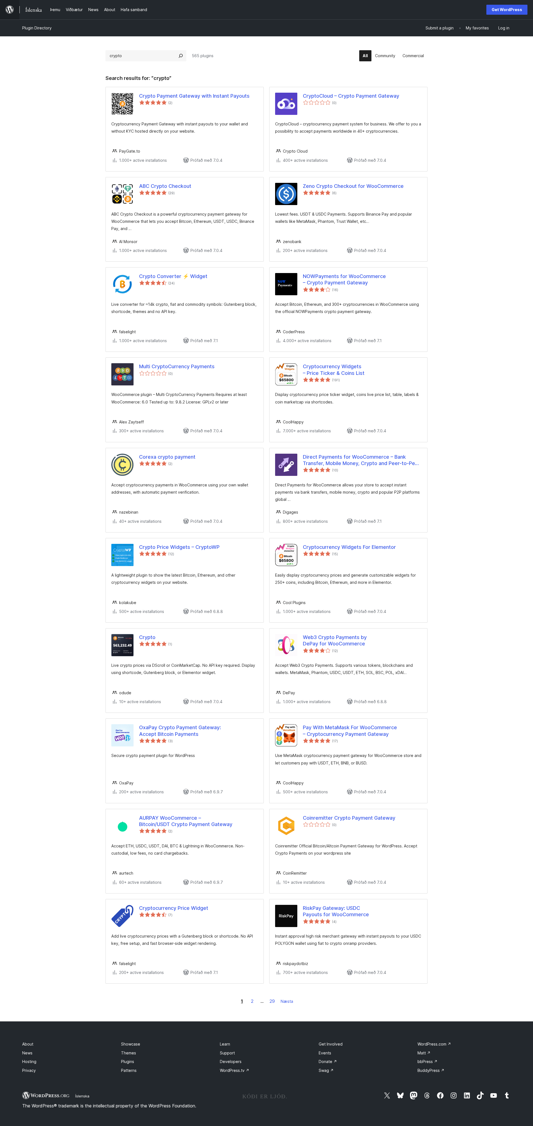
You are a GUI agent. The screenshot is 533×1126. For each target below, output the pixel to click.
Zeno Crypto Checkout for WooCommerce (353, 186)
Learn (225, 1044)
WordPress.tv (234, 1070)
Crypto (147, 637)
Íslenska (82, 1096)
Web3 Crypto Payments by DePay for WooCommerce (335, 640)
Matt (424, 1053)
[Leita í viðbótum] (180, 55)
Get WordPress (507, 9)
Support (227, 1053)
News (27, 1053)
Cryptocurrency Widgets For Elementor (349, 547)
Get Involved (331, 1044)
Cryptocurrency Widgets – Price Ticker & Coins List (333, 369)
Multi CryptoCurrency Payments (177, 366)
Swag (326, 1070)
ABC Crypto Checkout (165, 186)
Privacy (29, 1070)
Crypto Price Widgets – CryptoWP (179, 547)
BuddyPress (431, 1070)
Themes (128, 1053)
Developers (231, 1061)
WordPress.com (434, 1044)
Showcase (130, 1044)
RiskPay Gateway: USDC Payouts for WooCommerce (336, 911)
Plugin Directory (37, 28)
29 (272, 1001)
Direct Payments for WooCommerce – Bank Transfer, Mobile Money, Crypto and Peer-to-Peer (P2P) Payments (361, 460)
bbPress (428, 1061)
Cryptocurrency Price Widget (173, 908)
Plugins (127, 1061)
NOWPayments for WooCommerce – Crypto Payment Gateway (344, 279)
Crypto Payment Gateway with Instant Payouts (194, 96)
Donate (328, 1061)
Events (325, 1053)
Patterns (129, 1070)
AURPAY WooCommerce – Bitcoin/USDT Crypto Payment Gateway (185, 821)
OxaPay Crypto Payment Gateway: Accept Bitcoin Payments (180, 730)
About (27, 1044)
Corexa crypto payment (167, 457)
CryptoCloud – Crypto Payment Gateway (351, 96)
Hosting (29, 1061)
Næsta (287, 1001)
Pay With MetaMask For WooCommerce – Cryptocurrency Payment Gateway (350, 730)
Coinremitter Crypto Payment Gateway (349, 818)
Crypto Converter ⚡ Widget (173, 276)
